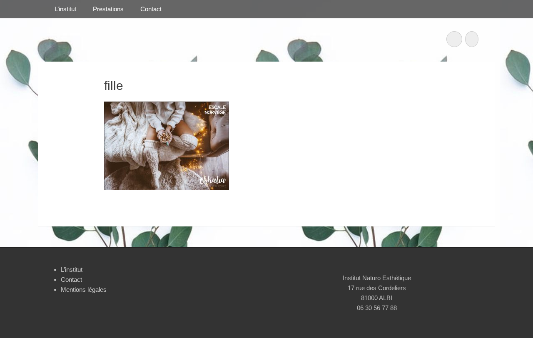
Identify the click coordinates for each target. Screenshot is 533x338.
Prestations (108, 8)
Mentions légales (84, 289)
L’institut (65, 8)
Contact (151, 8)
